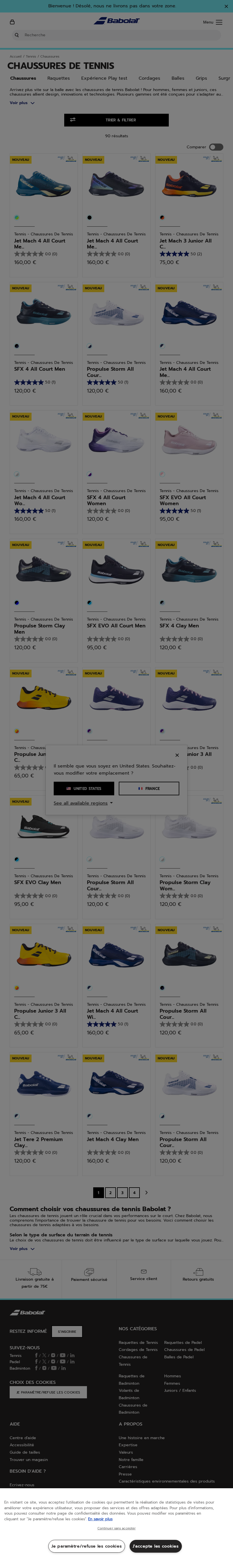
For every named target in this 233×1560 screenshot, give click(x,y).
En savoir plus (100, 1519)
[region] (116, 1524)
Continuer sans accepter (116, 1528)
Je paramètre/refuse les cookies (86, 1546)
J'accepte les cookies (156, 1546)
